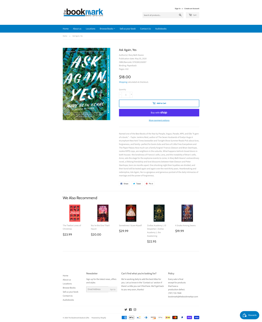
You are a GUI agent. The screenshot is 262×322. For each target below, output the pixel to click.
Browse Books (107, 28)
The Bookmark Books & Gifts (78, 318)
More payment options (159, 120)
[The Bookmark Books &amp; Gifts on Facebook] (130, 310)
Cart (194, 15)
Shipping (123, 82)
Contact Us (145, 28)
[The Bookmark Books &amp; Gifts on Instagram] (135, 310)
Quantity (122, 89)
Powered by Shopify (99, 318)
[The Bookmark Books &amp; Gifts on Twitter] (125, 310)
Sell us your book (128, 28)
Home (66, 28)
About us (77, 28)
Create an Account (191, 8)
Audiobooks (160, 28)
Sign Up (112, 289)
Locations (90, 28)
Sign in (178, 8)
